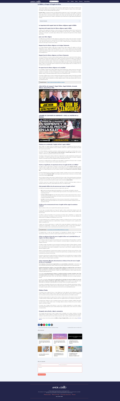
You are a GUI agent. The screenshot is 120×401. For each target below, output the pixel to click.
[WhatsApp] (47, 325)
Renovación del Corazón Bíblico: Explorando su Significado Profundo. (48, 327)
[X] (41, 325)
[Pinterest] (44, 325)
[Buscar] (58, 1)
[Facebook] (39, 325)
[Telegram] (49, 325)
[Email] (52, 325)
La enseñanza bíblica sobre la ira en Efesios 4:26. (74, 327)
